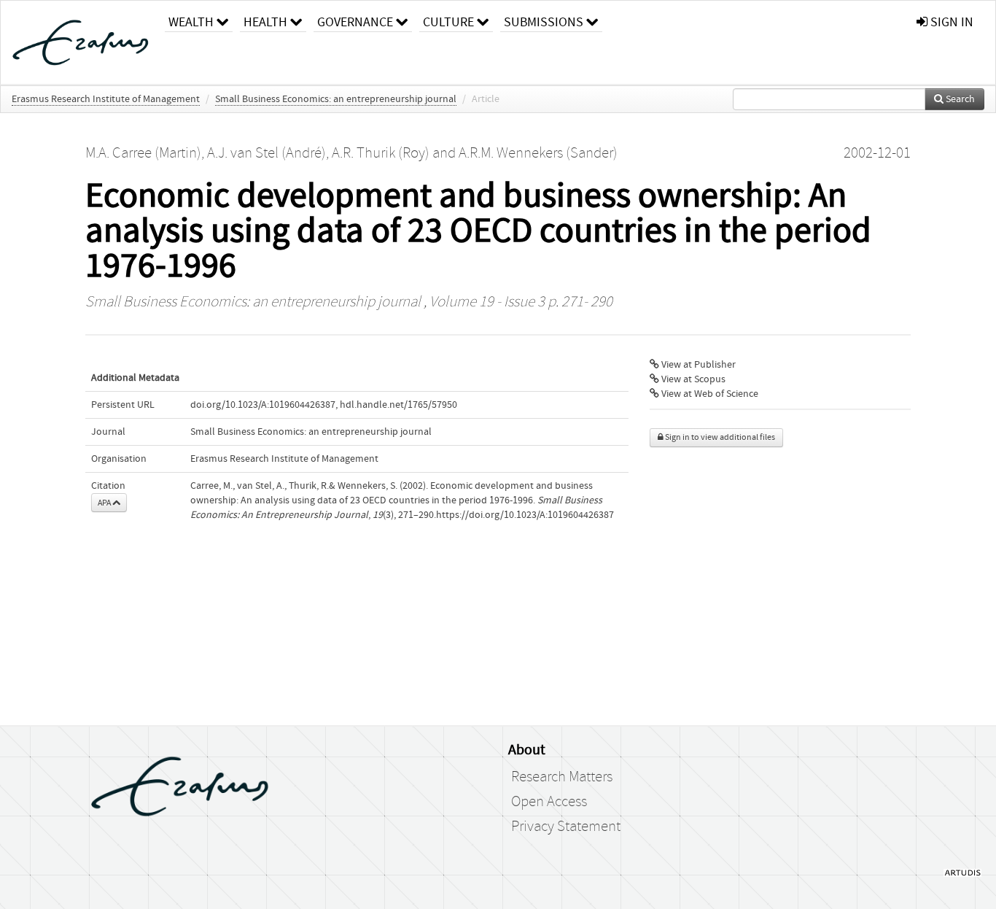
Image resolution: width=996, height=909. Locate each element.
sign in (950, 22)
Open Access (549, 802)
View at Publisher (697, 365)
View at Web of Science (708, 394)
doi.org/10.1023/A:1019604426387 (262, 405)
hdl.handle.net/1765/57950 (398, 405)
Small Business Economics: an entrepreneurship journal (335, 99)
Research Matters (561, 777)
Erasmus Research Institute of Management (106, 99)
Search (959, 99)
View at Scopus (692, 379)
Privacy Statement (565, 826)
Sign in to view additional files (719, 437)
